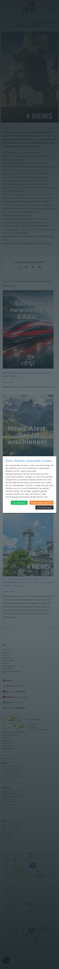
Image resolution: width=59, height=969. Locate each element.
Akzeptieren (19, 502)
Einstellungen (44, 507)
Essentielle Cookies (41, 502)
